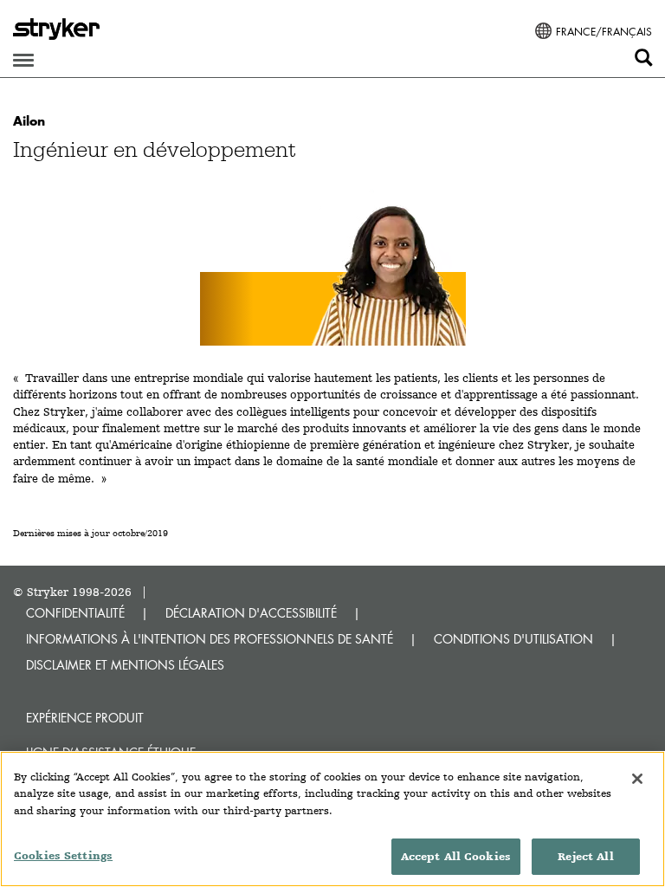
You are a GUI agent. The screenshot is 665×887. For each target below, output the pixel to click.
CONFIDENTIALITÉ (75, 613)
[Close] (637, 779)
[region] (332, 819)
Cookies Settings (63, 855)
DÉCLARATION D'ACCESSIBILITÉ (251, 613)
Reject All (585, 856)
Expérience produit (85, 717)
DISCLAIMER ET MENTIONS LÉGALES (125, 665)
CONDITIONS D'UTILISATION (513, 639)
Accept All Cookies (456, 856)
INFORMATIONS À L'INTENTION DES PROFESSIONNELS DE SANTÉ (209, 639)
